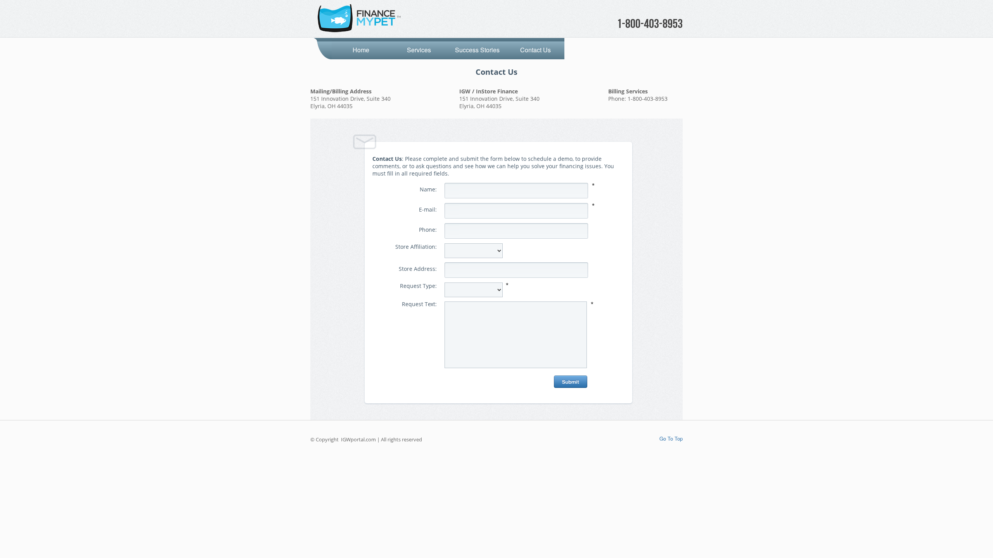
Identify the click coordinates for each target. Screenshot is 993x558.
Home (361, 49)
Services (419, 49)
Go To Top (671, 438)
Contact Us (535, 49)
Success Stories (477, 49)
